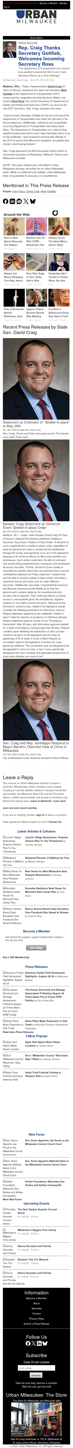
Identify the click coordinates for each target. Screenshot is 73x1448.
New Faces (36, 1134)
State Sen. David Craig (17, 80)
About (36, 1303)
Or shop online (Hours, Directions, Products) (36, 1442)
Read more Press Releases (18, 1032)
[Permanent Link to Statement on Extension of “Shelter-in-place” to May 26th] (36, 418)
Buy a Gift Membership (16, 957)
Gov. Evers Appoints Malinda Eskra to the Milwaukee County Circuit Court (47, 1162)
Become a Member (36, 931)
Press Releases (36, 966)
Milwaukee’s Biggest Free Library (37, 1230)
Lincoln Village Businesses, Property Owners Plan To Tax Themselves (46, 839)
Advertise (37, 1308)
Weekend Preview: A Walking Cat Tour (47, 857)
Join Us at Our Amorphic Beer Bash (21, 3)
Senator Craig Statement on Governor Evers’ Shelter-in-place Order (31, 525)
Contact (36, 1313)
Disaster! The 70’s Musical (33, 1259)
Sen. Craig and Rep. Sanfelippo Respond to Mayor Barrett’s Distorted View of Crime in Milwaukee (36, 746)
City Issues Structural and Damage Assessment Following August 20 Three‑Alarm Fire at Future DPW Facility (45, 995)
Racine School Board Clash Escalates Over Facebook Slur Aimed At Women (47, 910)
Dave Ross (18, 101)
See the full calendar (14, 1283)
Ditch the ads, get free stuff (36, 1386)
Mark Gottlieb (48, 191)
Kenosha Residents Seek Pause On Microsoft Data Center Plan (45, 890)
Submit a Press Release (36, 1323)
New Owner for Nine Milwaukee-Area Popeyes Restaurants (46, 873)
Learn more (59, 801)
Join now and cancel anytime (20, 808)
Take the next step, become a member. (36, 1383)
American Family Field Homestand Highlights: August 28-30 (45, 974)
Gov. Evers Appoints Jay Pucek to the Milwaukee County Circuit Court (47, 1142)
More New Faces (12, 1199)
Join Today (36, 948)
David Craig (55, 86)
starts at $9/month (40, 801)
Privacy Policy (36, 1318)
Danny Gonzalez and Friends (34, 1246)
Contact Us (55, 821)
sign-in (40, 815)
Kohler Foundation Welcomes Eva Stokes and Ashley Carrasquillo (45, 1183)
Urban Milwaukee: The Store (36, 1394)
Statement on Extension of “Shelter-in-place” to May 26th (36, 424)
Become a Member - (50, 3)
